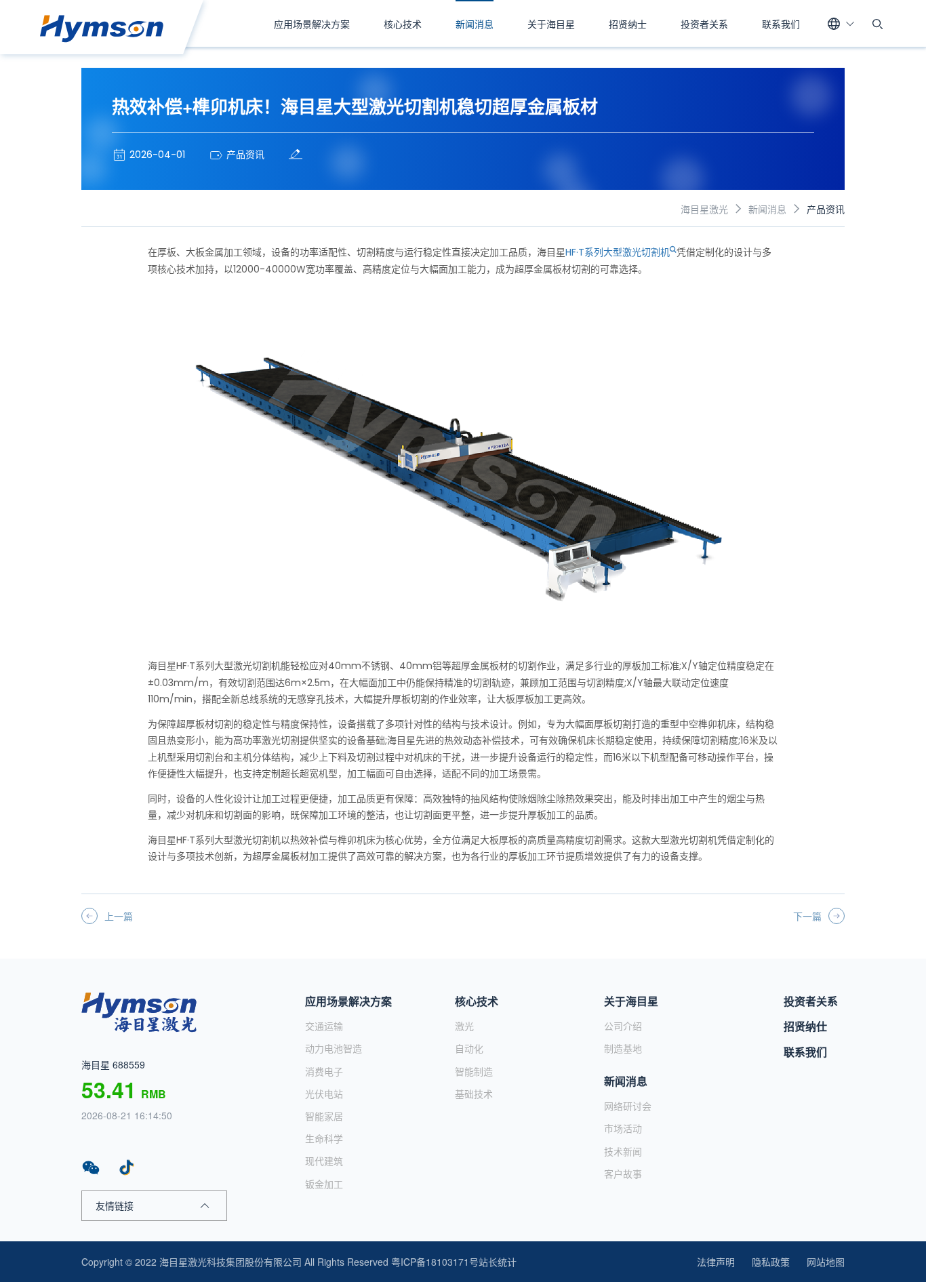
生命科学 (324, 1138)
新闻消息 (475, 24)
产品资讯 (826, 209)
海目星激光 (704, 209)
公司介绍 (623, 1026)
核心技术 (403, 24)
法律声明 (716, 1261)
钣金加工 (324, 1183)
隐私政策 (771, 1261)
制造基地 (623, 1048)
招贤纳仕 (805, 1026)
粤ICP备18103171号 (435, 1261)
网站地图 (826, 1261)
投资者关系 (704, 24)
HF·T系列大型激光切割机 (617, 252)
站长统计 (498, 1261)
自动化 (469, 1048)
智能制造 (474, 1071)
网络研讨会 (627, 1106)
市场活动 (623, 1128)
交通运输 (324, 1026)
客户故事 (623, 1173)
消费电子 (324, 1071)
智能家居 (324, 1116)
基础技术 (474, 1093)
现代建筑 (324, 1160)
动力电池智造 (333, 1048)
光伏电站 (324, 1093)
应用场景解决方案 (312, 24)
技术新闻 (623, 1151)
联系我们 (781, 24)
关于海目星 (551, 24)
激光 (464, 1026)
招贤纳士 (628, 24)
